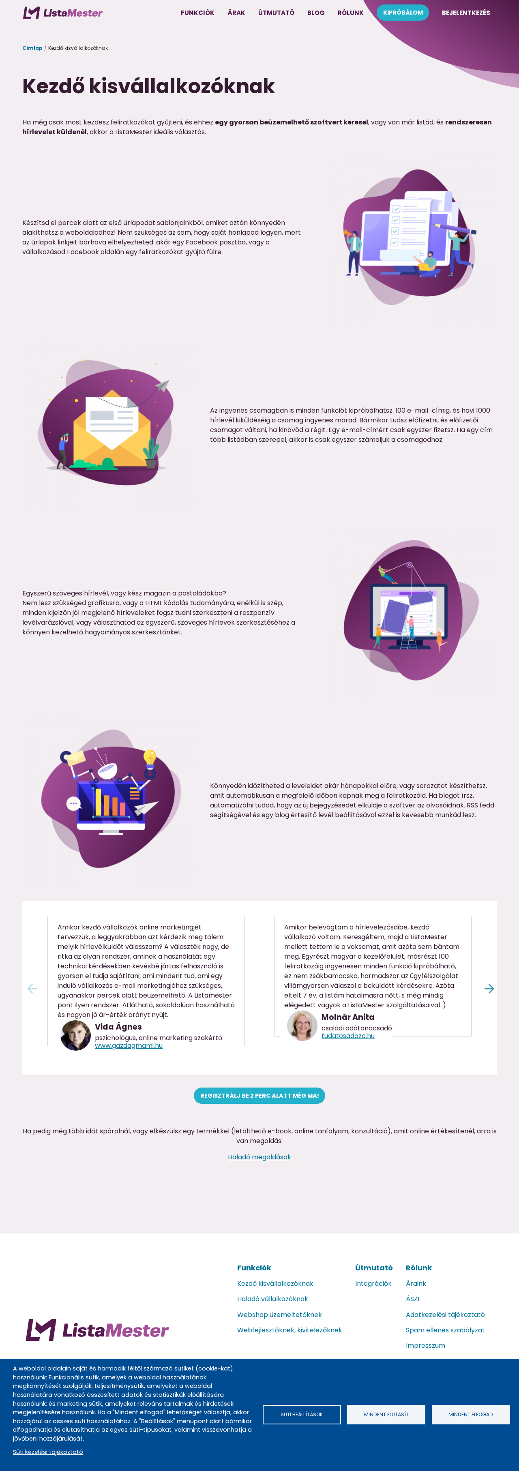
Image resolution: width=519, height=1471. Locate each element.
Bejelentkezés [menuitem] (466, 13)
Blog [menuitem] (316, 13)
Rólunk (419, 1268)
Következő (488, 987)
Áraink (416, 1283)
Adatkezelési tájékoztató (445, 1314)
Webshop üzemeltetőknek (279, 1314)
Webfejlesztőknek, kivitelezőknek (289, 1330)
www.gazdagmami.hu (129, 1045)
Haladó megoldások (259, 1157)
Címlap (32, 48)
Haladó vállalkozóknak (272, 1299)
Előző (30, 987)
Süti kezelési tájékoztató (48, 1452)
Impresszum (425, 1345)
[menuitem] (62, 12)
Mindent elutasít (386, 1414)
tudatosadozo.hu (348, 1036)
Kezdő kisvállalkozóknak (275, 1283)
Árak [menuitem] (236, 13)
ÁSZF (413, 1299)
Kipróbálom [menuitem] (403, 13)
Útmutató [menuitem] (276, 13)
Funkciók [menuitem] (197, 13)
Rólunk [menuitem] (351, 13)
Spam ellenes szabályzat (445, 1330)
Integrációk (373, 1283)
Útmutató (374, 1268)
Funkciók (254, 1268)
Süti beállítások (302, 1414)
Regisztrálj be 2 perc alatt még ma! (259, 1096)
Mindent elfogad (470, 1414)
